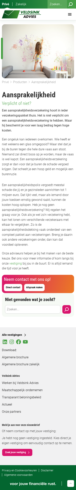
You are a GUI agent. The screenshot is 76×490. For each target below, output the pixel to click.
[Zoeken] (70, 4)
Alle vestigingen (12, 334)
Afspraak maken (34, 287)
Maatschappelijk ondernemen (22, 390)
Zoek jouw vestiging (15, 452)
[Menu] (69, 14)
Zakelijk (21, 4)
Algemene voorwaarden (18, 474)
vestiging (16, 263)
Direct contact (13, 287)
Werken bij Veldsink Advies (20, 383)
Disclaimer (47, 470)
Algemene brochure (15, 357)
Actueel (7, 404)
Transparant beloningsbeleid (21, 397)
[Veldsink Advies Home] (21, 14)
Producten (20, 82)
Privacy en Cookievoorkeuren (19, 470)
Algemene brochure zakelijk (21, 364)
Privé (5, 4)
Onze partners (11, 411)
